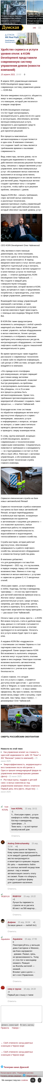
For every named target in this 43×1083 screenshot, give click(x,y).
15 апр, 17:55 (31, 939)
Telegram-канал (31, 1076)
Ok (33, 1080)
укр (34, 27)
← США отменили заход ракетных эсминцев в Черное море (17, 1044)
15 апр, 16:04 (24, 922)
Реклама (21, 45)
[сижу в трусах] (3, 988)
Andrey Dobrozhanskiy (18, 843)
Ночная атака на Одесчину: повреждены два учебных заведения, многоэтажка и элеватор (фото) (12, 19)
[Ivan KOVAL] (4, 809)
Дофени (12, 922)
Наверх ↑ (16, 1028)
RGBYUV (17, 896)
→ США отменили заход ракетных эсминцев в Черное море (17, 1053)
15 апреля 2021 (8, 74)
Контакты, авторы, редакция (11, 1076)
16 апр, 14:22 (30, 989)
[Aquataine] (5, 939)
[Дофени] (3, 922)
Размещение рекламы (25, 1073)
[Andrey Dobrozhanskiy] (3, 843)
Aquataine (17, 939)
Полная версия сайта (8, 1073)
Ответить (15, 836)
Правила (5, 1028)
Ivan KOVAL (17, 808)
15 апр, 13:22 (30, 896)
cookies (24, 1080)
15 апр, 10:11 (31, 808)
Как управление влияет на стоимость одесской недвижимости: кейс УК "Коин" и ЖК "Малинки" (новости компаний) (21, 755)
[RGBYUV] (5, 896)
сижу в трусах (14, 989)
